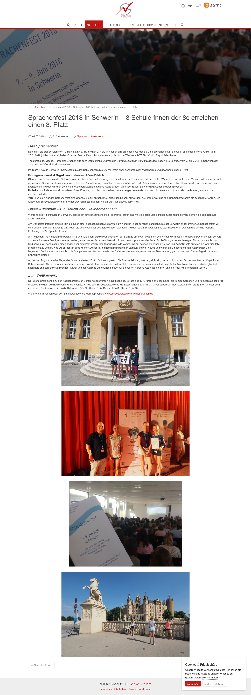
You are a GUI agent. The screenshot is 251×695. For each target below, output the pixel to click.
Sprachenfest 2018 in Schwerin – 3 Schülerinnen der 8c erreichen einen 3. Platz (93, 107)
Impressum (106, 689)
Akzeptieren (193, 683)
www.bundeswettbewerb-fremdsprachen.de (129, 293)
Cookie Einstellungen (139, 689)
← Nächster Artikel (41, 665)
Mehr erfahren (210, 677)
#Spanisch (82, 136)
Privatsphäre (120, 689)
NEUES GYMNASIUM (29, 106)
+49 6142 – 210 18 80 (140, 684)
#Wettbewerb (97, 136)
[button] (78, 24)
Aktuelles (40, 107)
